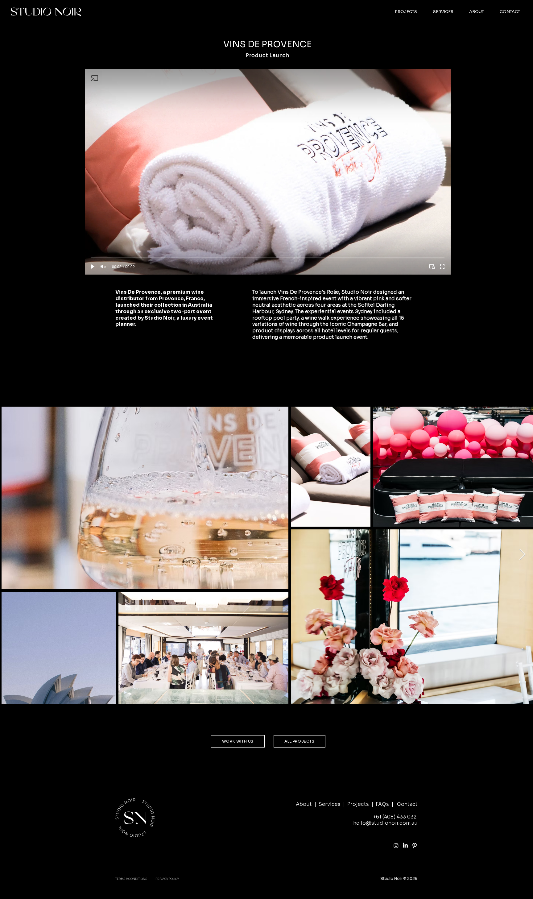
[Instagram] (396, 846)
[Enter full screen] (442, 267)
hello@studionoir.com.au (385, 823)
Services (330, 804)
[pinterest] (414, 846)
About (304, 804)
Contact (407, 804)
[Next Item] (522, 555)
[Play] (93, 267)
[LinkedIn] (405, 846)
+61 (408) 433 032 (394, 817)
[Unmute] (103, 267)
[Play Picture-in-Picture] (432, 267)
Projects (358, 804)
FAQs (382, 804)
